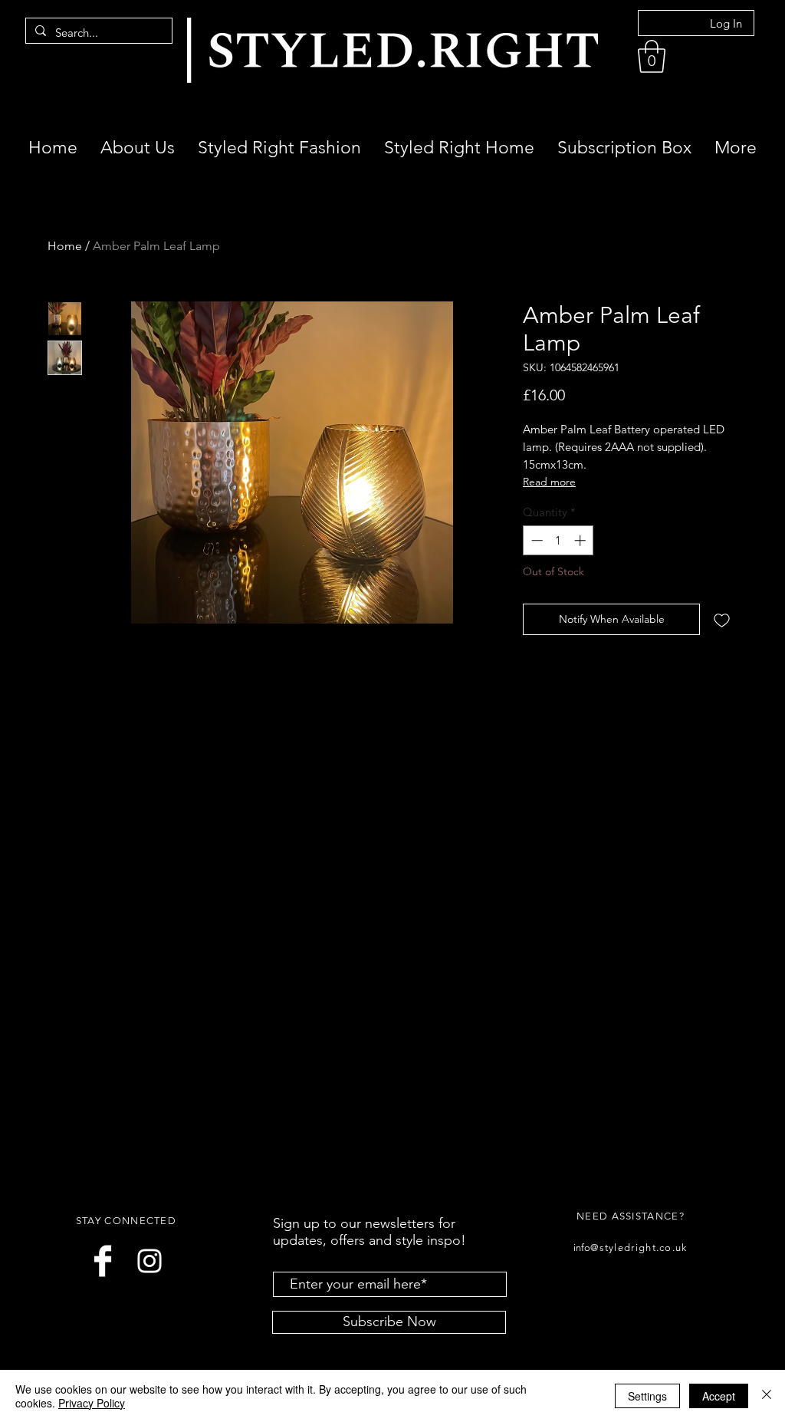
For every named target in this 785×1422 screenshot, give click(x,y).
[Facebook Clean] (103, 1261)
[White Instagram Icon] (149, 1261)
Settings (647, 1396)
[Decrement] (535, 540)
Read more (549, 482)
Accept (718, 1396)
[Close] (766, 1396)
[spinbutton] (558, 540)
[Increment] (581, 540)
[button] (651, 56)
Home (65, 246)
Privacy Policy (91, 1402)
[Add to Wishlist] (721, 619)
